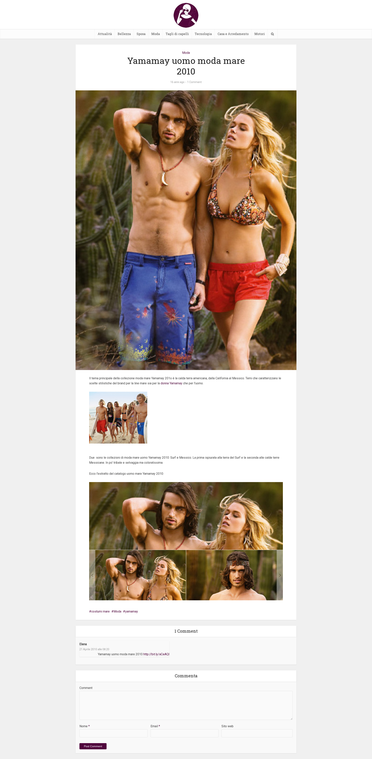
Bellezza (124, 34)
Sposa (141, 34)
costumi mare (100, 611)
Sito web (227, 726)
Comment (85, 688)
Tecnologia (203, 34)
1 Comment (194, 82)
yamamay (131, 611)
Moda (155, 34)
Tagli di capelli (177, 34)
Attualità (105, 34)
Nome (84, 726)
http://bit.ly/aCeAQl (156, 654)
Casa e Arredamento (233, 34)
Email (155, 726)
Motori (259, 34)
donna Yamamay (171, 383)
